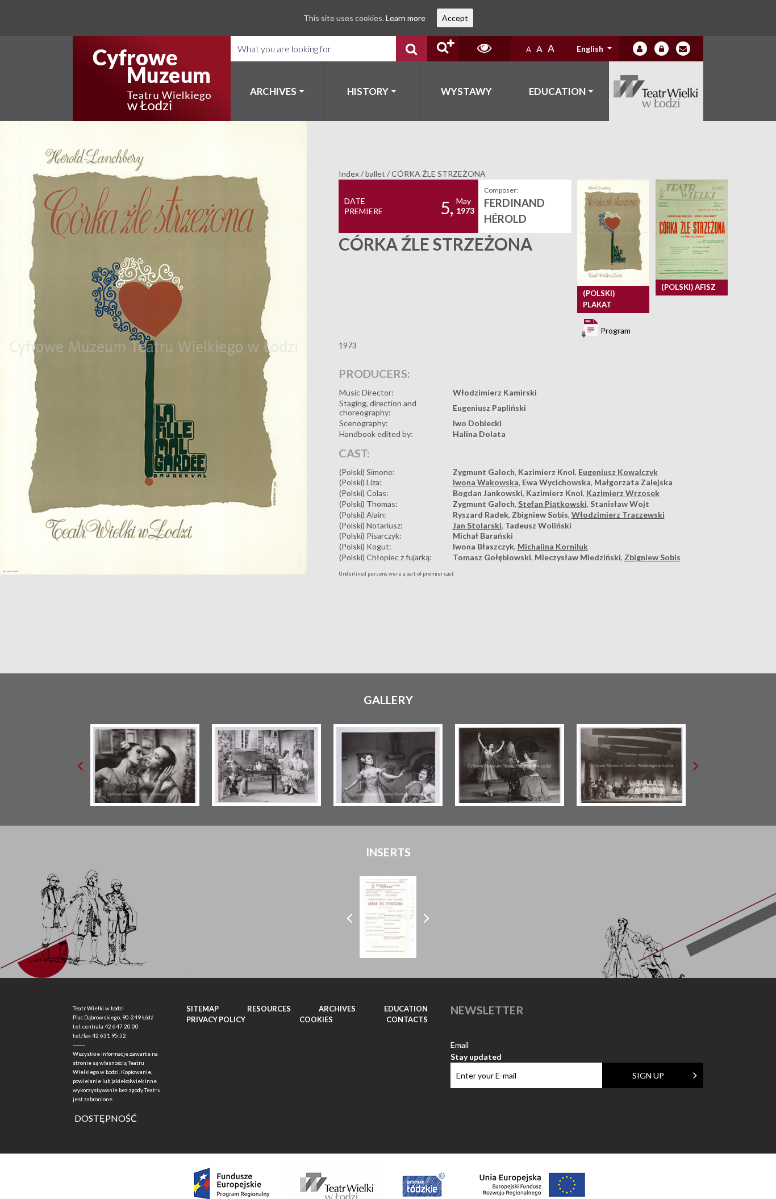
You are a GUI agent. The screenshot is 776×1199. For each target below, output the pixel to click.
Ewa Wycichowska (556, 482)
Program (615, 330)
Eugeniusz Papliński (489, 408)
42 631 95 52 (109, 1035)
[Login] (640, 48)
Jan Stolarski (477, 525)
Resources (269, 1008)
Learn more (405, 18)
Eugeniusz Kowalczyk (618, 472)
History (368, 91)
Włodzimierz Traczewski (618, 514)
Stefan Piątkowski (552, 504)
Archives (273, 91)
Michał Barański (483, 535)
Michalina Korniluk (553, 546)
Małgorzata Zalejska (633, 482)
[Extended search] (442, 48)
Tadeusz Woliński (538, 525)
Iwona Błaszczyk (483, 546)
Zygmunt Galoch (484, 472)
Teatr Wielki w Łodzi (656, 91)
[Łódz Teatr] (152, 78)
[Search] (411, 48)
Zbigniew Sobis (540, 514)
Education (557, 91)
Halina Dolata (479, 434)
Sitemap (202, 1008)
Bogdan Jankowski (488, 493)
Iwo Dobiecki (477, 423)
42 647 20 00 (122, 1026)
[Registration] (661, 48)
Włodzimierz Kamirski (495, 392)
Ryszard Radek (480, 514)
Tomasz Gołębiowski (492, 557)
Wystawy (466, 91)
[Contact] (683, 48)
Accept (455, 18)
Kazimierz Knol (546, 472)
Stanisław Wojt (619, 504)
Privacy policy (215, 1019)
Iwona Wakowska (486, 482)
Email (476, 1045)
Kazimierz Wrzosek (623, 493)
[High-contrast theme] (484, 48)
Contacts (407, 1019)
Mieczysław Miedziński (578, 557)
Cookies (316, 1019)
